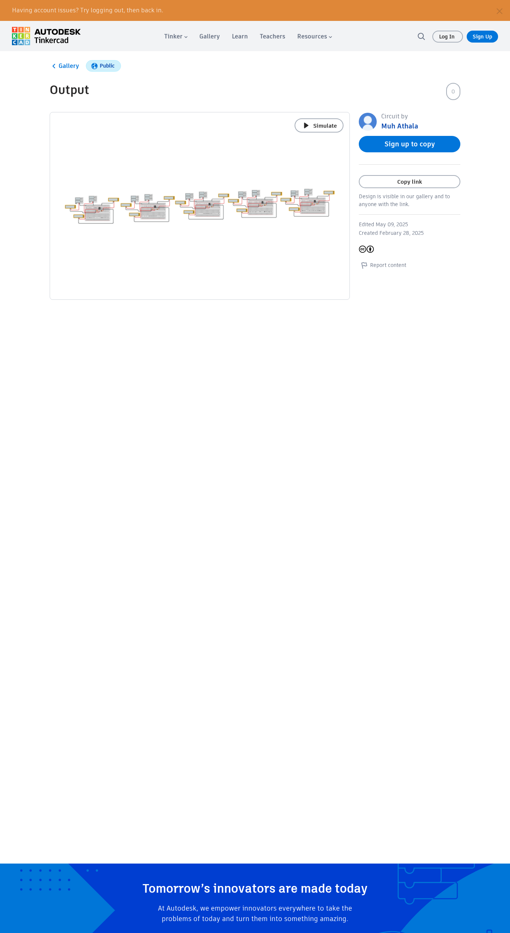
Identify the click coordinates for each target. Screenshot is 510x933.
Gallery (69, 66)
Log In (447, 36)
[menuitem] (176, 36)
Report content (388, 265)
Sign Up (482, 36)
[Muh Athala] (368, 121)
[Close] (499, 10)
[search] (421, 36)
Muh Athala (399, 126)
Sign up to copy (410, 144)
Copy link (409, 182)
